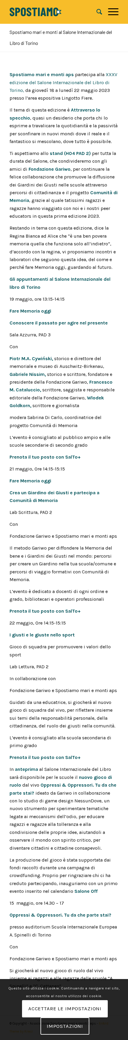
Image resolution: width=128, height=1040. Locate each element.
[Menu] (110, 12)
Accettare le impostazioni (65, 1008)
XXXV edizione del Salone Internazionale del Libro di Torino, (63, 82)
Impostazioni (65, 1026)
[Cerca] (96, 12)
